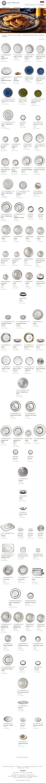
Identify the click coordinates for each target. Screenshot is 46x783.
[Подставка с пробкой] (8, 721)
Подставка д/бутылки (4, 146)
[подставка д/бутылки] (5, 142)
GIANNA (8, 191)
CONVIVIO (6, 54)
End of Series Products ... (23, 757)
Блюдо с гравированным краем (6, 79)
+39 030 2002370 (21, 776)
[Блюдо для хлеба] (40, 279)
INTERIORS (40, 7)
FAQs (27, 767)
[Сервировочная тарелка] (15, 411)
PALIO (8, 723)
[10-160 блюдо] (8, 575)
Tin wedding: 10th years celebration (30, 766)
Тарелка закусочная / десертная (40, 57)
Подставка (22, 124)
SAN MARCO (8, 667)
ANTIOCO (23, 690)
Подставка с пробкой (8, 725)
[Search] (38, 4)
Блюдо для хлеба (40, 283)
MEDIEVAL (8, 321)
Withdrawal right (21, 767)
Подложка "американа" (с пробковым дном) (7, 556)
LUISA (6, 366)
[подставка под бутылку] (5, 257)
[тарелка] (6, 234)
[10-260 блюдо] (23, 575)
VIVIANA (5, 144)
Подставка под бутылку (4, 261)
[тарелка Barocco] (30, 622)
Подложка (20, 480)
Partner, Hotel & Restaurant (9, 766)
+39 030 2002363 (12, 776)
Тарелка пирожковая (16, 79)
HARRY (6, 345)
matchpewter (23, 772)
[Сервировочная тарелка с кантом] (8, 665)
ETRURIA (6, 214)
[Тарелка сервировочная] (6, 53)
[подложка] (23, 477)
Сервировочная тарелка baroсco (4, 626)
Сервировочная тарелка (15, 415)
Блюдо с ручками (23, 514)
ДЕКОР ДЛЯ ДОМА (17, 7)
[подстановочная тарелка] (23, 688)
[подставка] (23, 120)
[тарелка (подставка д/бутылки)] (40, 257)
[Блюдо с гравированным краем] (6, 75)
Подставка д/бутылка (23, 556)
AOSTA (23, 512)
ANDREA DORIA (15, 600)
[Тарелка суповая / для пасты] (29, 53)
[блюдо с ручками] (23, 510)
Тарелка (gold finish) (28, 346)
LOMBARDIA (6, 236)
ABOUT (34, 7)
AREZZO (7, 533)
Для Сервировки (6, 10)
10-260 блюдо (21, 579)
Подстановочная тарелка (23, 692)
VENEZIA (23, 478)
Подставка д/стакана (38, 124)
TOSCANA (16, 413)
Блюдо (20, 300)
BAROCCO (6, 624)
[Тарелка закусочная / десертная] (40, 53)
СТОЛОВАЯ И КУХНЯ (6, 7)
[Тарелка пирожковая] (18, 75)
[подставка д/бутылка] (23, 552)
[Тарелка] (6, 343)
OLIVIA (8, 122)
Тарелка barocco (29, 626)
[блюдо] (38, 575)
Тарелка (3, 238)
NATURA (8, 577)
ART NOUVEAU (27, 7)
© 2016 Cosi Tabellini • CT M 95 (23, 780)
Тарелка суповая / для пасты (29, 57)
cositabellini (16, 772)
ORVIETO (23, 496)
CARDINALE (6, 438)
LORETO (23, 705)
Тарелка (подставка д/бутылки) (40, 261)
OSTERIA (15, 456)
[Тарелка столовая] (18, 53)
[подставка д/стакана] (38, 120)
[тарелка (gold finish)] (29, 343)
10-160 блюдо (6, 579)
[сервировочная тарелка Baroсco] (26, 166)
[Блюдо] (23, 296)
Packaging (18, 766)
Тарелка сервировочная (4, 57)
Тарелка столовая (18, 56)
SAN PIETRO (8, 554)
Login (42, 1)
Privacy (40, 766)
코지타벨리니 (30, 772)
